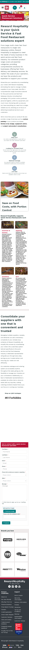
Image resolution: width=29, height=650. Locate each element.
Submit (7, 523)
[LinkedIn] (16, 586)
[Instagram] (13, 586)
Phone (4, 466)
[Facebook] (9, 586)
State (3, 478)
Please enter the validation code (11, 514)
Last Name (5, 454)
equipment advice (21, 124)
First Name (5, 449)
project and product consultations (14, 126)
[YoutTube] (19, 586)
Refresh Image (10, 511)
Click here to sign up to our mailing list (14, 502)
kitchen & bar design (7, 124)
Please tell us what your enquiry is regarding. (13, 472)
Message (4, 484)
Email (3, 460)
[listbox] (14, 475)
